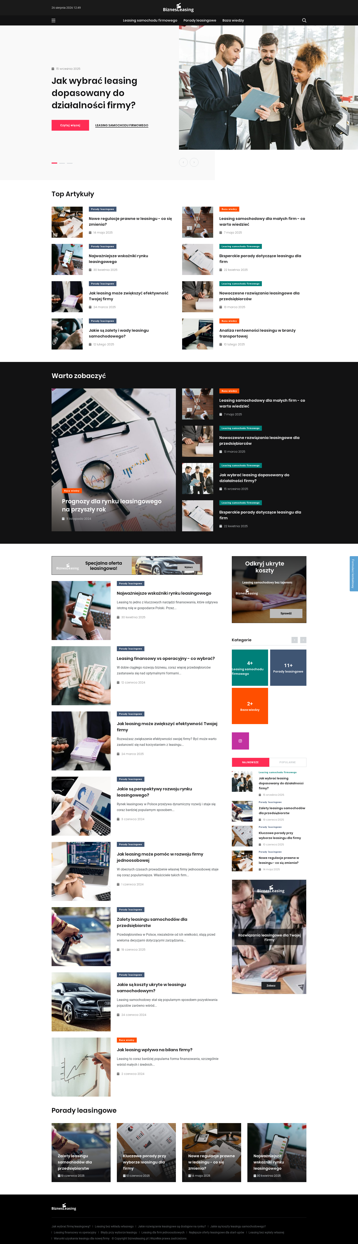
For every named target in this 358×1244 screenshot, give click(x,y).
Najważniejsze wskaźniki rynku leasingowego (164, 593)
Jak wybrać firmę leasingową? (71, 1226)
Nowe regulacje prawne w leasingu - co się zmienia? (211, 1162)
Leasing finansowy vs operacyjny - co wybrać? (166, 658)
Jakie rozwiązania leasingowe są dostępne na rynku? (172, 1226)
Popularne (287, 762)
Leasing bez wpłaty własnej (266, 1232)
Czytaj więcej (70, 125)
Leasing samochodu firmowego (150, 20)
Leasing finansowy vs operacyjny (75, 1232)
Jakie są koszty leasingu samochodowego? (238, 1226)
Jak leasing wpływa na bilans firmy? (154, 1050)
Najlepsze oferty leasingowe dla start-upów (216, 1232)
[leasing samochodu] (127, 565)
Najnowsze (250, 762)
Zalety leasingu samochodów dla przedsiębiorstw (75, 1162)
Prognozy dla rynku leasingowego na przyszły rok (112, 505)
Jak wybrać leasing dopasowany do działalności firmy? (94, 93)
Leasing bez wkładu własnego (114, 1226)
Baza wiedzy (233, 20)
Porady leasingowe (200, 20)
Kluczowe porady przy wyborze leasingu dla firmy (144, 1162)
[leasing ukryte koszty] (269, 589)
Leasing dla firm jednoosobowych (163, 1232)
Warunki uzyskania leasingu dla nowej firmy (82, 1238)
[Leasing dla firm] (269, 937)
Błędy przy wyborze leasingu (119, 1232)
